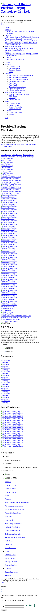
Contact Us (8, 57)
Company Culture (15, 70)
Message (21, 59)
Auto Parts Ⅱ (33, 41)
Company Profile (10, 31)
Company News (10, 54)
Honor (12, 33)
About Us (8, 30)
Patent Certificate (18, 50)
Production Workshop (15, 156)
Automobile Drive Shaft (13, 41)
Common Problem (11, 55)
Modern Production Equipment (15, 48)
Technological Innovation (13, 46)
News (7, 52)
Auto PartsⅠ (24, 41)
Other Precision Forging (13, 44)
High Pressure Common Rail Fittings (17, 37)
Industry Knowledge (32, 54)
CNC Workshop (17, 155)
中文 (2, 24)
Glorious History (21, 31)
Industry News (20, 54)
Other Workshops (28, 156)
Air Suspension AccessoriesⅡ (22, 39)
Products (8, 35)
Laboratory (8, 50)
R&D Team (29, 48)
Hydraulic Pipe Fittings (29, 43)
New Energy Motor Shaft (13, 43)
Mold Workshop (6, 155)
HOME (7, 28)
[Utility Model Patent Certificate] (20, 411)
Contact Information (11, 59)
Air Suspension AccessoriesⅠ (18, 77)
